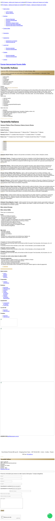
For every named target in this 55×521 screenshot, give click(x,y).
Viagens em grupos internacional (6, 297)
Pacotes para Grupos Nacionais (13, 24)
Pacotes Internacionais (11, 20)
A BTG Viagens (9, 12)
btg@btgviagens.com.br (13, 436)
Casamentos (6, 38)
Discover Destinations (12, 87)
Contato (5, 59)
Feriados (5, 52)
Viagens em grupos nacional (5, 293)
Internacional (6, 311)
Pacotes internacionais (11, 49)
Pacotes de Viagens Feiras (12, 23)
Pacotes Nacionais (10, 19)
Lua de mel (5, 45)
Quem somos (6, 9)
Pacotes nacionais (10, 48)
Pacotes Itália (21, 64)
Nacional (5, 309)
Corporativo (6, 33)
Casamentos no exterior (6, 303)
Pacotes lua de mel (10, 42)
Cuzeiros (5, 289)
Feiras (4, 291)
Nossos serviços (10, 13)
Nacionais (5, 287)
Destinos (5, 16)
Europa (3, 64)
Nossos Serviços (5, 276)
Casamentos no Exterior (11, 41)
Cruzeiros (8, 21)
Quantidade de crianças (6, 488)
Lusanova (5, 266)
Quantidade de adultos (6, 486)
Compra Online (6, 28)
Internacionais (11, 64)
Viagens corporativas (6, 282)
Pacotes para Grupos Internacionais (14, 25)
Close (2, 456)
